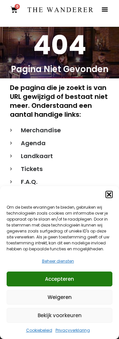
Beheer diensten (58, 261)
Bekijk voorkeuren (60, 315)
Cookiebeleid (39, 330)
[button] (109, 194)
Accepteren (59, 278)
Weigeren (60, 297)
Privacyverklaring (73, 330)
